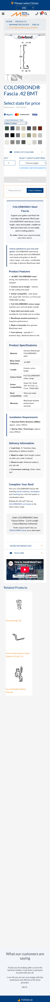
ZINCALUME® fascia (17, 530)
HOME (9, 21)
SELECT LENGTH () (32, 158)
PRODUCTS (20, 21)
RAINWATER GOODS (19, 24)
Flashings (16, 494)
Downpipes (35, 491)
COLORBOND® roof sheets (20, 504)
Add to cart (25, 179)
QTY (6, 158)
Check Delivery (35, 190)
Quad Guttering (23, 491)
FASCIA (35, 24)
